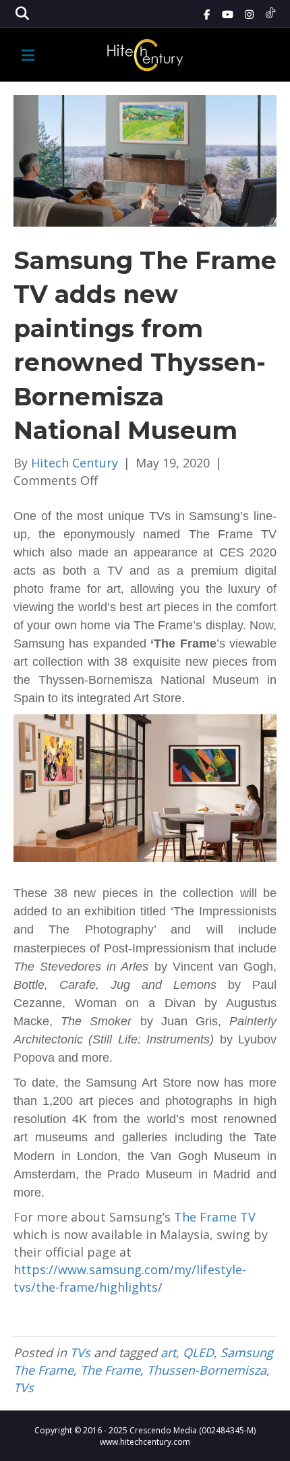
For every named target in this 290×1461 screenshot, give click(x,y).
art (168, 1352)
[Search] (21, 13)
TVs (80, 1352)
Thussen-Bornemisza (206, 1370)
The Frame (110, 1370)
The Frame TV (215, 1217)
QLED (198, 1352)
